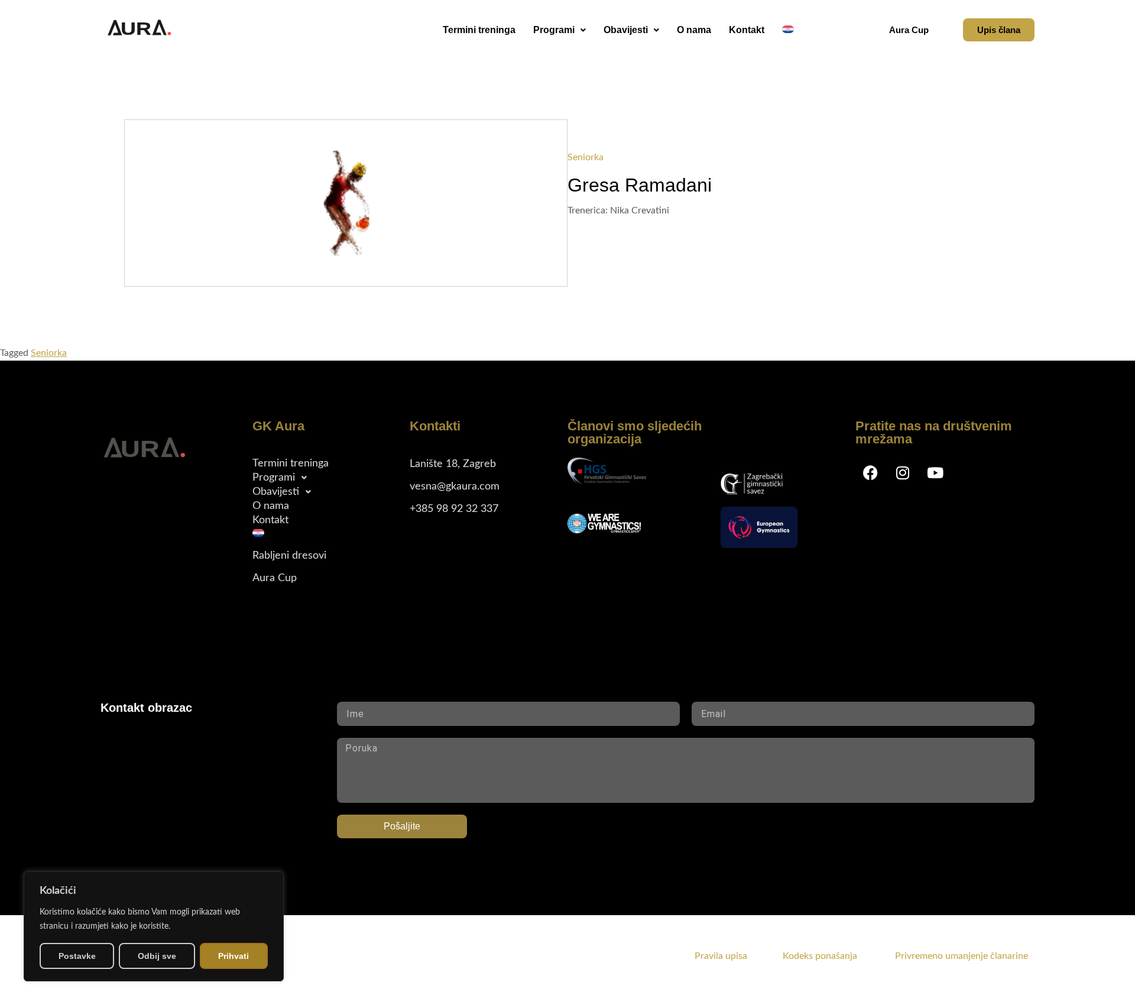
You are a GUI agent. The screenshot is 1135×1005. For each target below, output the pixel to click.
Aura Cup (274, 578)
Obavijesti (626, 30)
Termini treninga (479, 30)
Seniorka (49, 353)
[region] (154, 926)
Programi (554, 30)
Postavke (77, 956)
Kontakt (746, 30)
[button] (559, 30)
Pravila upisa (721, 956)
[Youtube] (935, 472)
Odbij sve (157, 956)
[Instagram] (902, 472)
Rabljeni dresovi (289, 555)
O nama (694, 30)
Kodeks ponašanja (838, 956)
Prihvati (233, 956)
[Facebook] (870, 472)
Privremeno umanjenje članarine (961, 956)
